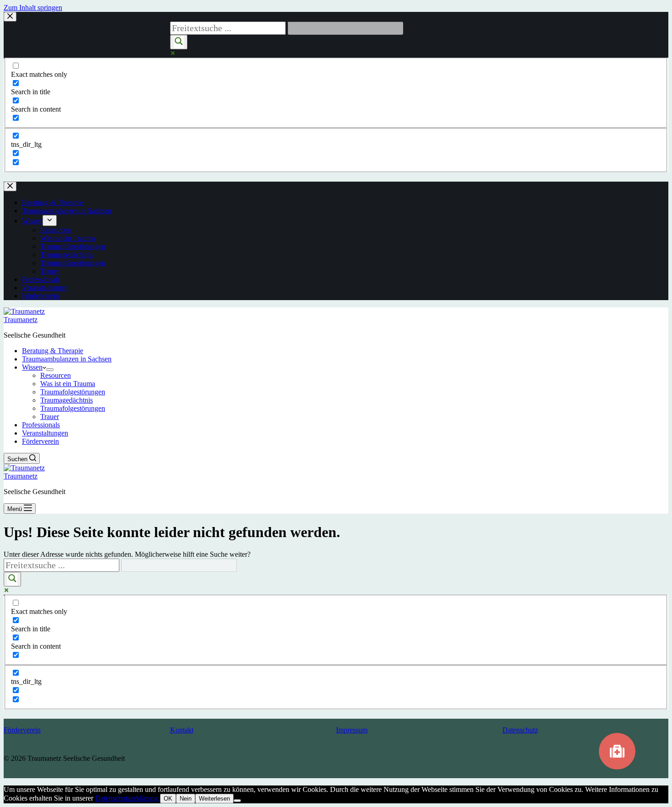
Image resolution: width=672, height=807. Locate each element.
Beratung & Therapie (52, 351)
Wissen (32, 367)
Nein (186, 798)
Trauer (49, 416)
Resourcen (55, 375)
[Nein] (237, 800)
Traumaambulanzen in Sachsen (67, 359)
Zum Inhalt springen (33, 7)
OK (168, 798)
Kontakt (181, 730)
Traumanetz (20, 319)
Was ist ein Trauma (67, 383)
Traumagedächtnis (66, 400)
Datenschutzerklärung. (127, 798)
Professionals (41, 425)
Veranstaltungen (45, 433)
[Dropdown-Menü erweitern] (49, 369)
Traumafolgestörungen (72, 392)
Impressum (352, 730)
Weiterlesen (214, 798)
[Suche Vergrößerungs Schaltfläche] (12, 579)
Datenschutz (520, 730)
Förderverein (40, 441)
